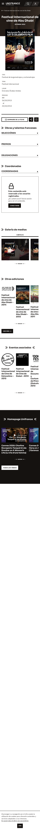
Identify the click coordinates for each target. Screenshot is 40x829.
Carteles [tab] (20, 235)
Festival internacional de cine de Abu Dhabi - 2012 (22, 312)
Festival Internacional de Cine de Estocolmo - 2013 (8, 374)
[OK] (20, 826)
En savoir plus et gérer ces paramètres (15, 821)
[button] (26, 242)
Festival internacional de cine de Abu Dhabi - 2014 (8, 300)
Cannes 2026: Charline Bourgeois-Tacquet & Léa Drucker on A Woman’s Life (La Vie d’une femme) (13, 449)
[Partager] (31, 119)
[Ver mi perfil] (35, 4)
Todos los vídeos (10, 468)
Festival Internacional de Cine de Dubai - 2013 (22, 372)
